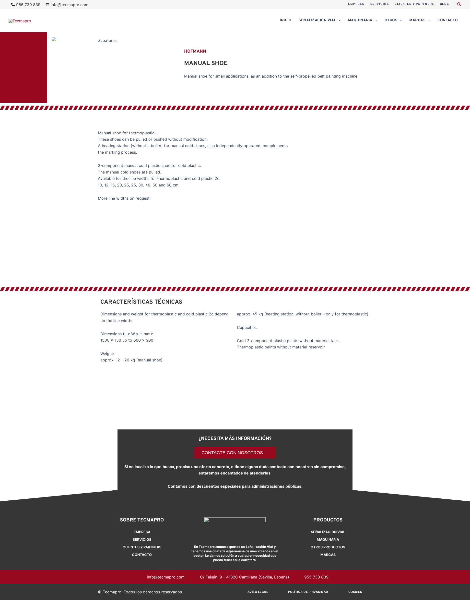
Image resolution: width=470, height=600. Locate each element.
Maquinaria (328, 539)
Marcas (328, 555)
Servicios (142, 539)
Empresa (142, 532)
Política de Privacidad (308, 592)
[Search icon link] (459, 4)
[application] (338, 20)
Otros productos (328, 547)
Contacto (142, 555)
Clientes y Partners (142, 547)
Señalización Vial (328, 532)
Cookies (355, 592)
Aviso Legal (257, 592)
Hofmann (195, 51)
